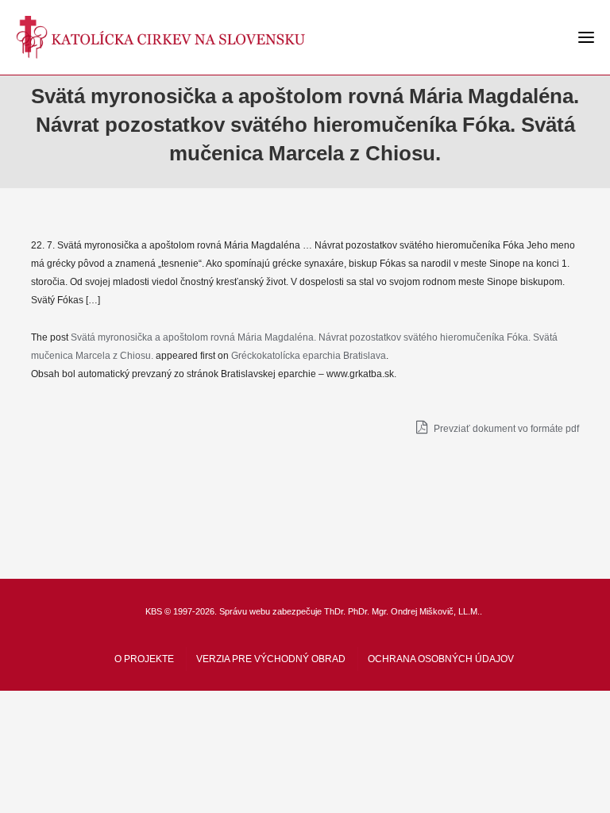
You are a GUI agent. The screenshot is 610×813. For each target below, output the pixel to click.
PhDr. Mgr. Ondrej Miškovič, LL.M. (414, 611)
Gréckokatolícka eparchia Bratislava (308, 355)
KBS (153, 611)
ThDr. (335, 611)
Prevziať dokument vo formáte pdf (505, 428)
